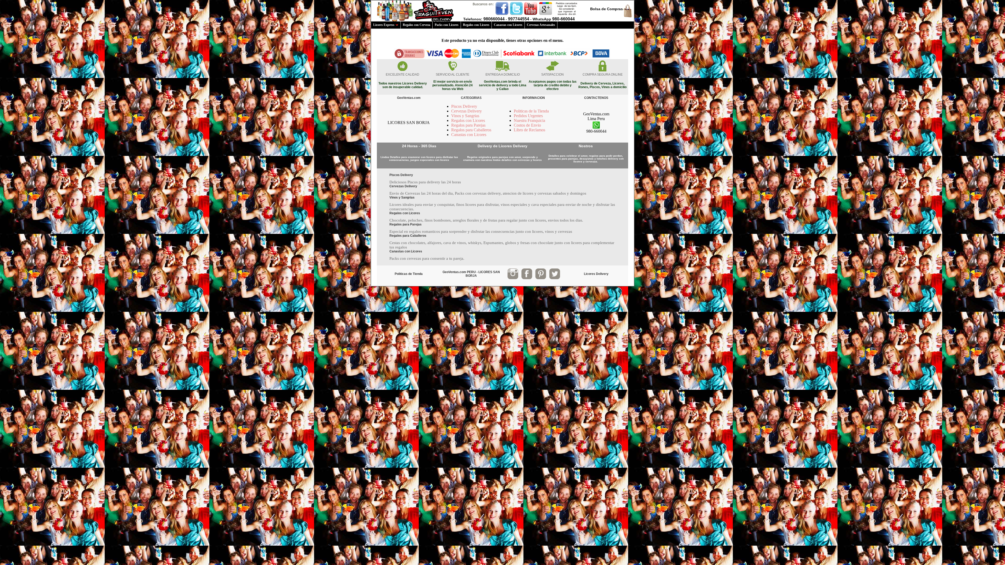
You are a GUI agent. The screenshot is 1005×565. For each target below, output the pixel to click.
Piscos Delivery (464, 106)
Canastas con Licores (508, 25)
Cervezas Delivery (466, 111)
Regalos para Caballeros (471, 130)
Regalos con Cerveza (416, 25)
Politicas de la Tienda (531, 111)
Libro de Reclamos (529, 130)
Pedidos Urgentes (528, 116)
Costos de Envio (527, 125)
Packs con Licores (447, 25)
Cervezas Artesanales (541, 25)
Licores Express (383, 25)
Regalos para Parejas (468, 125)
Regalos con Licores (476, 25)
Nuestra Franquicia (529, 120)
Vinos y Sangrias (465, 116)
